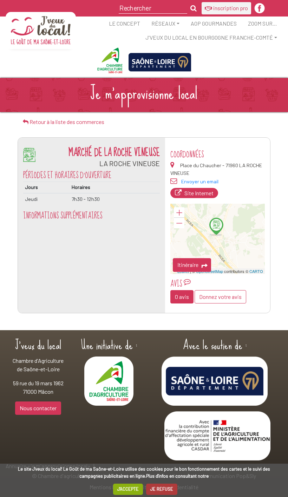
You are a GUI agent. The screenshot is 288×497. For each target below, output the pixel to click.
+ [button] (179, 212)
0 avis (182, 296)
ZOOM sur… (262, 23)
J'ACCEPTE (128, 489)
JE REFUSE (161, 489)
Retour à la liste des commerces (66, 121)
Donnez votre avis (220, 296)
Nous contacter (38, 408)
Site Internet (199, 193)
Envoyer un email (199, 181)
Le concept (124, 23)
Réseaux (163, 23)
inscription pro (230, 8)
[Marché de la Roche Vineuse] (216, 227)
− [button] (179, 223)
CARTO (256, 271)
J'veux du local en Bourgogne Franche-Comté (209, 37)
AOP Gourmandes (214, 23)
